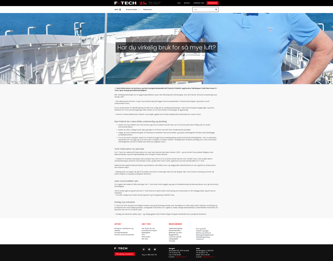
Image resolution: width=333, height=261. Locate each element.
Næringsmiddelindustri (205, 235)
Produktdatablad (121, 232)
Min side (145, 239)
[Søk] (216, 9)
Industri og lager (202, 231)
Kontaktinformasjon (149, 230)
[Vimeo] (144, 249)
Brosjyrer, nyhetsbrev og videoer (123, 229)
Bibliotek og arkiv (175, 232)
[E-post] (155, 249)
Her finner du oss (148, 228)
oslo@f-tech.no (208, 257)
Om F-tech (146, 224)
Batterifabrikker (175, 230)
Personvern (146, 237)
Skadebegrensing (203, 237)
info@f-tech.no (181, 257)
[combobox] (206, 9)
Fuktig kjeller (173, 239)
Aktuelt (117, 224)
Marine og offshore (203, 233)
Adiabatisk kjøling (175, 228)
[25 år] (143, 3)
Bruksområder (175, 224)
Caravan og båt (175, 237)
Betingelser (146, 232)
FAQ (143, 235)
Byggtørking (173, 235)
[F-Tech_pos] (125, 3)
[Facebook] (149, 249)
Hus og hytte (201, 229)
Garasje (172, 241)
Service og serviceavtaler (124, 235)
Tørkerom (200, 239)
